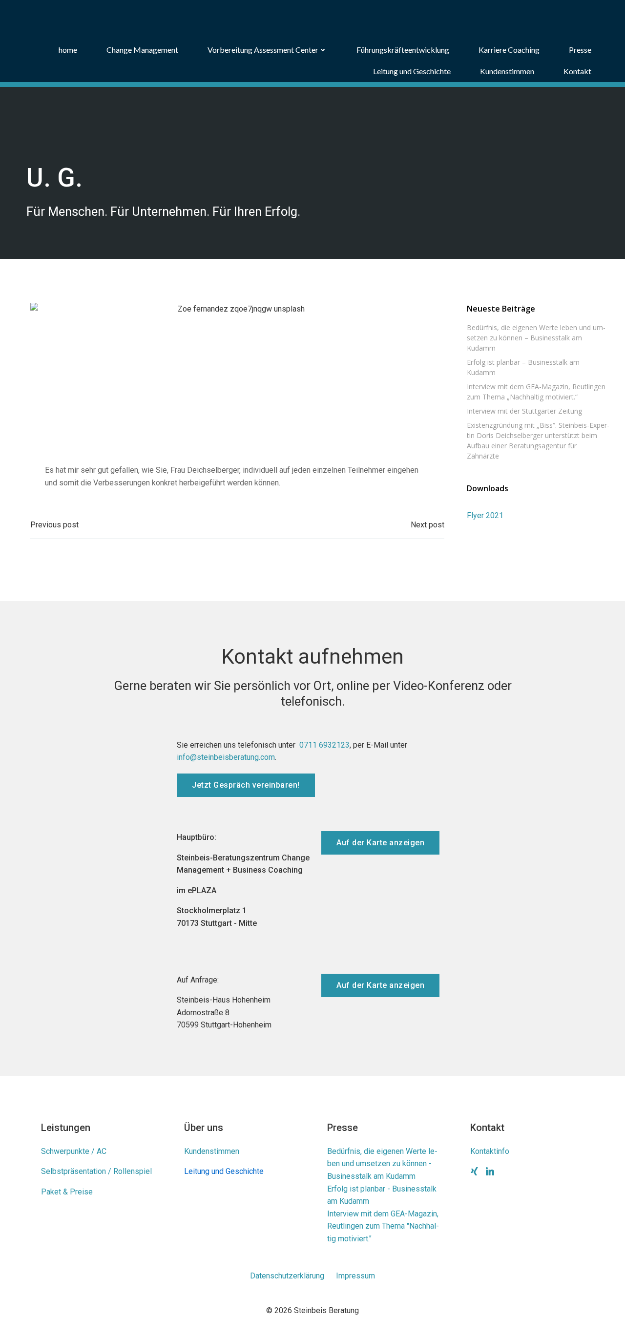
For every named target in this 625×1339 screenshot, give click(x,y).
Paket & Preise (67, 1191)
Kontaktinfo (489, 1151)
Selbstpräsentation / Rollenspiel (96, 1171)
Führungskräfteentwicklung (402, 49)
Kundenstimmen (507, 71)
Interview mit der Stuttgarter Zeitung (524, 411)
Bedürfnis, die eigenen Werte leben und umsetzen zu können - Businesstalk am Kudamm (382, 1164)
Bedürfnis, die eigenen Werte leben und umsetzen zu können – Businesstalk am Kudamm (536, 338)
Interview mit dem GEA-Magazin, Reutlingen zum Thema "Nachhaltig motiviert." (383, 1226)
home (68, 49)
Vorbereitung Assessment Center (263, 49)
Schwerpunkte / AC (73, 1151)
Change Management (142, 49)
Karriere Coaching (509, 49)
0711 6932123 (324, 745)
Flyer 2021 (485, 515)
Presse (580, 49)
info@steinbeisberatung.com (226, 757)
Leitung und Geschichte (412, 71)
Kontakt (577, 71)
